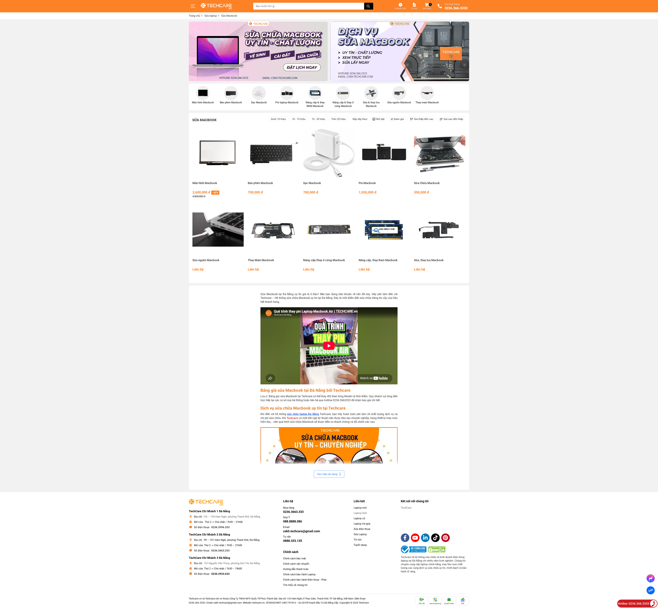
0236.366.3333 (456, 8)
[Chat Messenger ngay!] (651, 578)
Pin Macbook (367, 183)
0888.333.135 (292, 541)
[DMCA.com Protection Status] (436, 549)
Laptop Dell (360, 513)
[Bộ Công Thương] (414, 549)
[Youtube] (415, 537)
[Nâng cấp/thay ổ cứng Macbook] (329, 230)
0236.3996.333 (220, 527)
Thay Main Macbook (261, 260)
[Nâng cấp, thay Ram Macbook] (384, 230)
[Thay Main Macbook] (273, 230)
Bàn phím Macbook (260, 183)
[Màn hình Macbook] (218, 153)
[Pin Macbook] (384, 153)
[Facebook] (405, 537)
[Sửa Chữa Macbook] (440, 153)
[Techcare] (216, 6)
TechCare (406, 507)
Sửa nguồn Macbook (205, 260)
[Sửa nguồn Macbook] (218, 230)
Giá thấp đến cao (423, 119)
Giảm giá (399, 119)
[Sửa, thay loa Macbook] (440, 230)
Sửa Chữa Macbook (427, 183)
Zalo (650, 590)
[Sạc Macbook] (329, 153)
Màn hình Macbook (204, 183)
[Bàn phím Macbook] (273, 153)
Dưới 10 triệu (278, 119)
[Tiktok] (435, 537)
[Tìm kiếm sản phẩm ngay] (368, 6)
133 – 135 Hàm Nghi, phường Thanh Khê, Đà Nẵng (231, 516)
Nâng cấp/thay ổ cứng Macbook (324, 260)
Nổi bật (380, 119)
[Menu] (193, 6)
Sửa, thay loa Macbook (429, 260)
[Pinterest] (445, 537)
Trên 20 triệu (338, 119)
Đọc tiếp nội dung (327, 474)
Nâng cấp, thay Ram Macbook (378, 260)
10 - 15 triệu (298, 119)
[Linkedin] (425, 537)
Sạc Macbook (312, 183)
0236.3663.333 (220, 550)
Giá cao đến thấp (453, 119)
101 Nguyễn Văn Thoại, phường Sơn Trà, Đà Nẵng (232, 563)
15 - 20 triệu (318, 119)
